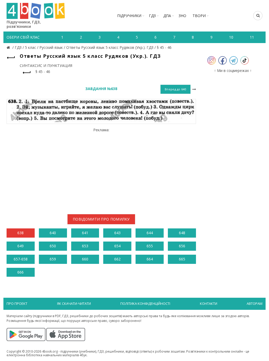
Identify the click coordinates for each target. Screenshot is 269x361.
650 (53, 245)
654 (117, 245)
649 (20, 245)
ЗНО (182, 15)
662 (117, 259)
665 (182, 259)
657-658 (21, 259)
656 (182, 245)
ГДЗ (152, 15)
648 (182, 232)
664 (150, 259)
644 (150, 232)
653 (85, 245)
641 (85, 232)
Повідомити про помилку (101, 219)
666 (20, 272)
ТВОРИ (199, 15)
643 (117, 232)
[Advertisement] (101, 169)
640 (53, 232)
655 (150, 245)
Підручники (129, 15)
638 (20, 232)
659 (53, 259)
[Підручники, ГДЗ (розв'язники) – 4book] (9, 47)
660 (85, 259)
